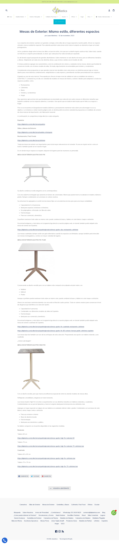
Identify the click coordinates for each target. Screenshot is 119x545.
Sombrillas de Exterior (34, 518)
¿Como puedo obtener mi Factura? (25, 515)
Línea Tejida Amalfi (57, 521)
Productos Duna (71, 521)
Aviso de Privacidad (42, 512)
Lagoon (102, 515)
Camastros (23, 504)
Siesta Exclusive (19, 518)
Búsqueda (17, 512)
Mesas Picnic (44, 521)
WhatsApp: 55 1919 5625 (72, 512)
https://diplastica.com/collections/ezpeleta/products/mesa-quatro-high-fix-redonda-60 (45, 438)
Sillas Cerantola (93, 515)
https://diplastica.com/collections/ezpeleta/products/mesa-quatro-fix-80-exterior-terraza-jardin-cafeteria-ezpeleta (55, 331)
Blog (103, 512)
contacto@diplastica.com (91, 512)
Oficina (90, 504)
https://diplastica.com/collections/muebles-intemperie (34, 132)
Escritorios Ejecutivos (31, 521)
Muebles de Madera (66, 518)
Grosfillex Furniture (73, 515)
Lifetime (96, 521)
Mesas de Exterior (48, 504)
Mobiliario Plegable (99, 518)
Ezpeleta (105, 521)
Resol (84, 515)
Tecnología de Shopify (66, 539)
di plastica (54, 539)
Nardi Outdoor (60, 515)
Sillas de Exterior (34, 504)
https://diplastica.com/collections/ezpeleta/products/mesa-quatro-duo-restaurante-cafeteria (47, 230)
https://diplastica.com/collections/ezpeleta (31, 124)
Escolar (97, 504)
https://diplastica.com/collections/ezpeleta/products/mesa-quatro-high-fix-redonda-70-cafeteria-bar (50, 446)
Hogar (57, 523)
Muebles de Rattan (85, 521)
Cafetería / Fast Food (78, 504)
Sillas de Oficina (16, 521)
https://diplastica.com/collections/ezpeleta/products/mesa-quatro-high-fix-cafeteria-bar (46, 458)
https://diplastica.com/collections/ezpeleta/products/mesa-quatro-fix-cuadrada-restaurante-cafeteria (50, 326)
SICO (62, 523)
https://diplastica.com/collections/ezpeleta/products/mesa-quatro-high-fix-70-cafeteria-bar (47, 466)
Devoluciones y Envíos (46, 515)
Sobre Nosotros (28, 512)
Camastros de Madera (82, 518)
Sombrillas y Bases (63, 504)
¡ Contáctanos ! (56, 512)
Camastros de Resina (51, 518)
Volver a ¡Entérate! (61, 488)
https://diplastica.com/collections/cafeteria (31, 140)
